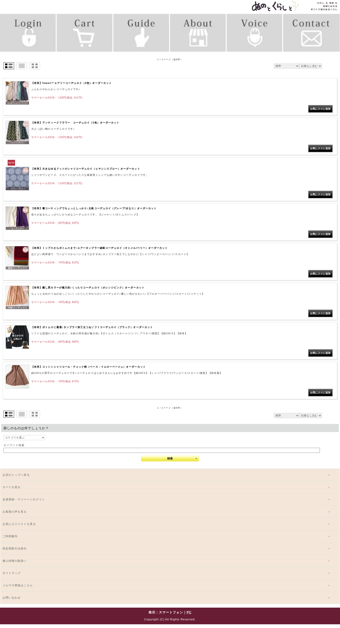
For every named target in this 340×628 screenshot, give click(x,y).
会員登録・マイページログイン (24, 499)
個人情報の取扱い (15, 560)
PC (189, 612)
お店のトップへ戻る (16, 475)
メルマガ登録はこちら (18, 585)
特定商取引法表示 (15, 548)
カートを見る (12, 487)
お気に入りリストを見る (19, 524)
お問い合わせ (12, 597)
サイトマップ (12, 573)
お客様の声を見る (15, 511)
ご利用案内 (10, 536)
